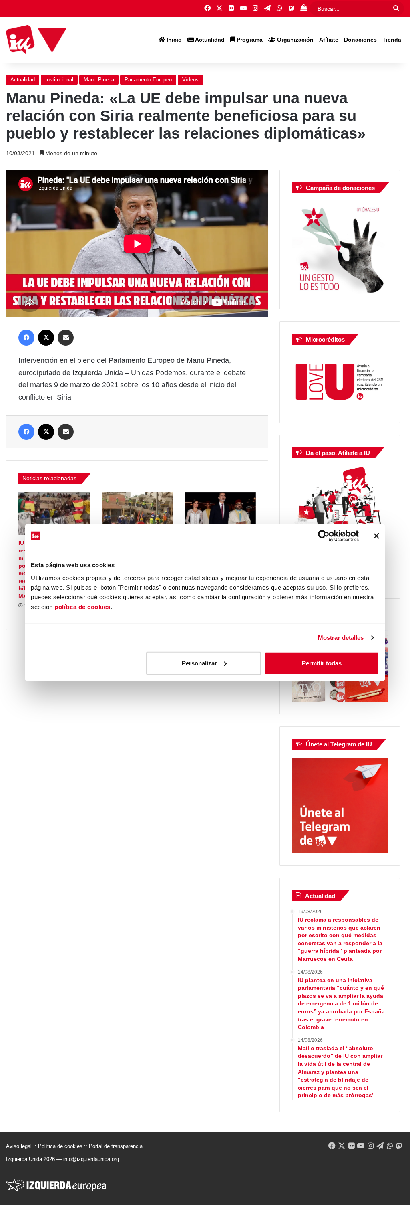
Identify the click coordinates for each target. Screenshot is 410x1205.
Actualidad (209, 39)
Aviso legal (19, 1146)
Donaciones (360, 39)
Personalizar (199, 662)
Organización (294, 39)
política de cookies (82, 606)
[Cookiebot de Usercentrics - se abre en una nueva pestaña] (324, 536)
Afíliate (328, 39)
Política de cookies (60, 1146)
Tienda (391, 39)
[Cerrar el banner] (376, 536)
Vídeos (190, 80)
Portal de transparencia (116, 1146)
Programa (249, 39)
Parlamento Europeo (148, 80)
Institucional (59, 80)
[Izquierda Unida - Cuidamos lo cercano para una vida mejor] (36, 40)
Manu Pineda (99, 80)
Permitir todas (322, 662)
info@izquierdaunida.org (91, 1159)
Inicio (173, 39)
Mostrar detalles (341, 637)
